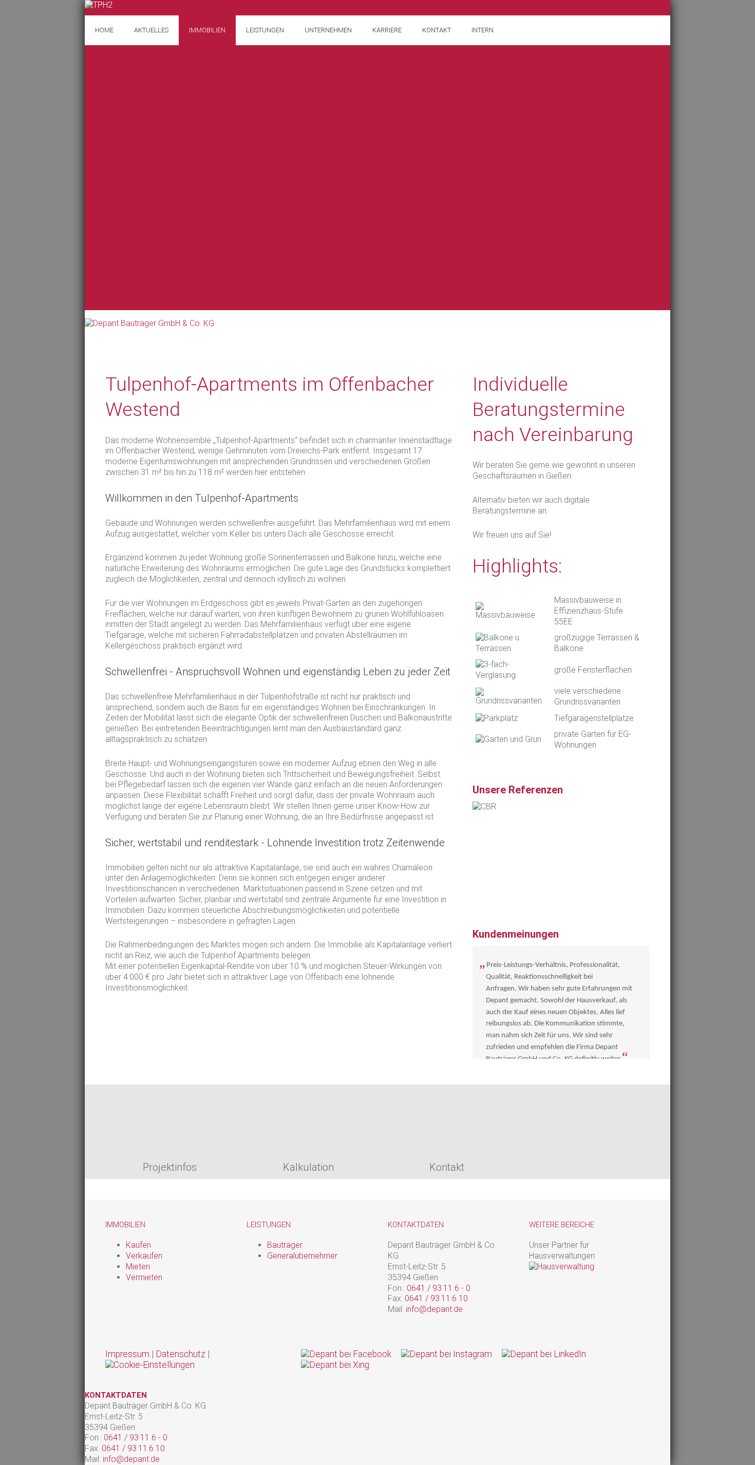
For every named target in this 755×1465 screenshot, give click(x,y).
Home (104, 30)
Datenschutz (180, 1354)
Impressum (127, 1354)
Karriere (387, 30)
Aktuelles (151, 30)
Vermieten (144, 1277)
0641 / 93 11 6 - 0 (440, 1288)
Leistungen (265, 30)
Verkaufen (144, 1256)
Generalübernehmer (302, 1256)
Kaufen (138, 1245)
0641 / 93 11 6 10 (437, 1298)
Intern (482, 30)
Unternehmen (328, 30)
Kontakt (436, 30)
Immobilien (207, 30)
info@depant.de (434, 1309)
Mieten (138, 1266)
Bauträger (285, 1245)
